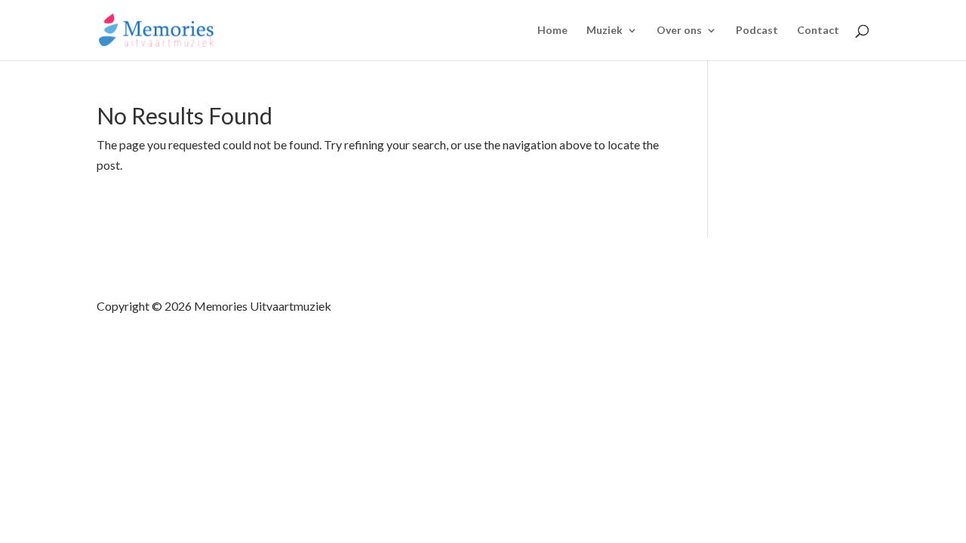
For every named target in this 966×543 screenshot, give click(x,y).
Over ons (679, 30)
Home (552, 30)
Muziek (604, 30)
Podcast (757, 30)
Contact (818, 30)
